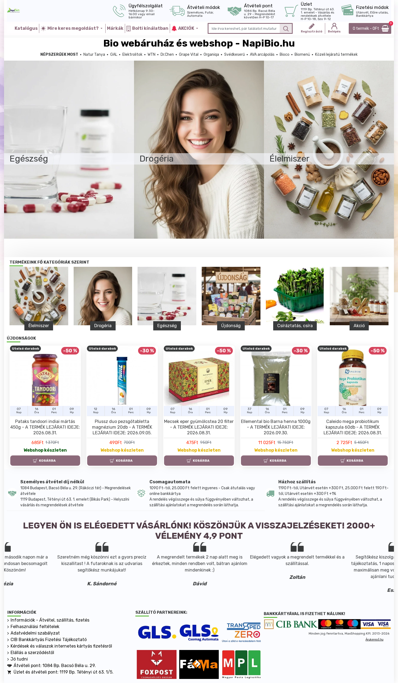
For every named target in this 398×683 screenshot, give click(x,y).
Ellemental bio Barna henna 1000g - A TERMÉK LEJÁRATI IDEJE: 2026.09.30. (276, 427)
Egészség (243, 325)
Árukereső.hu (374, 639)
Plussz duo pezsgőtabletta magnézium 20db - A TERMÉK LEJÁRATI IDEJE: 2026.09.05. (122, 427)
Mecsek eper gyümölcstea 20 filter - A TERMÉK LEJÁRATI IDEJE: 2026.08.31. (199, 427)
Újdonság (307, 325)
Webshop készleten (45, 450)
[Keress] (286, 28)
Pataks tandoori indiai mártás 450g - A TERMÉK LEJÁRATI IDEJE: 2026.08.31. (45, 427)
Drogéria (178, 325)
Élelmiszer (115, 325)
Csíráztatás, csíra (371, 325)
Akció (50, 325)
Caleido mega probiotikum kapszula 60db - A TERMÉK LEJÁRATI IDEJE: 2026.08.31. (353, 427)
